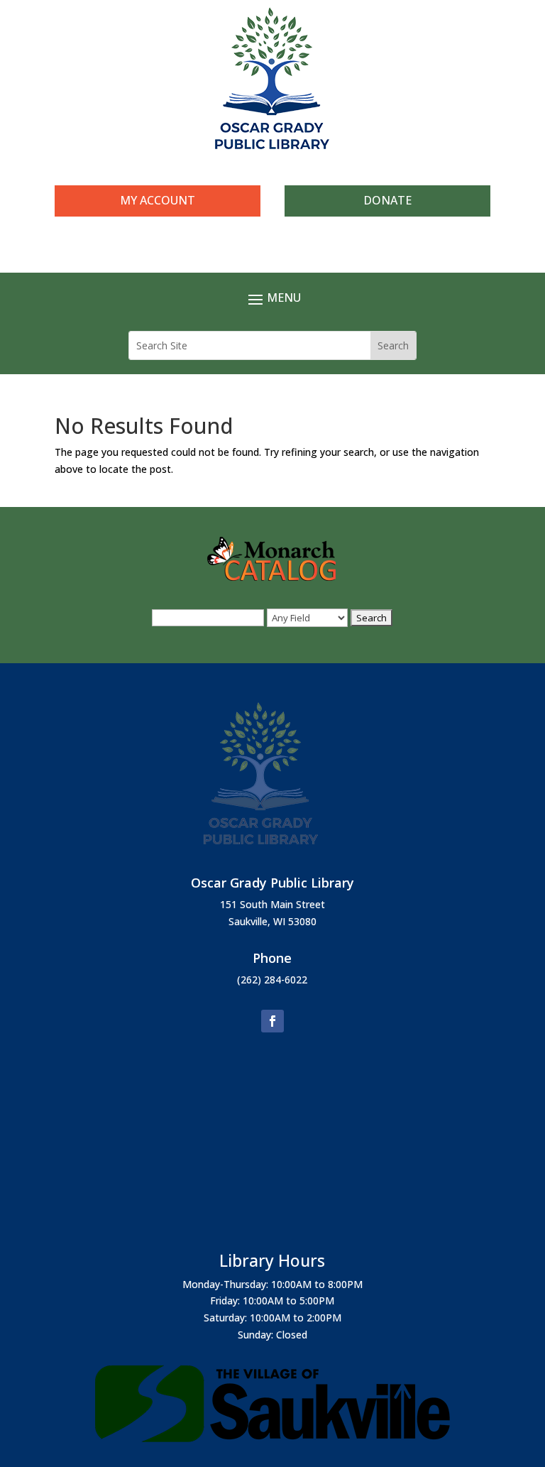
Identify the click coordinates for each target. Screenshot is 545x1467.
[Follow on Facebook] (272, 1021)
